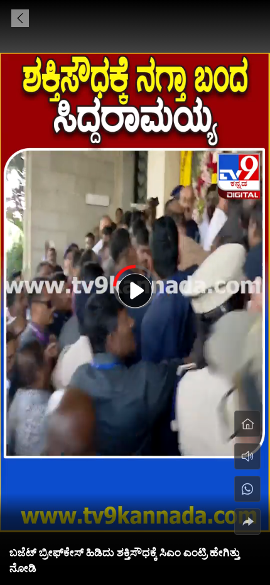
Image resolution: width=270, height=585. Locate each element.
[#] (247, 489)
